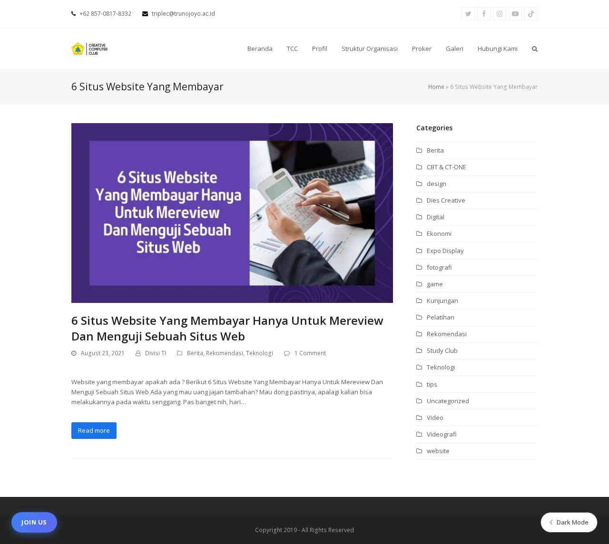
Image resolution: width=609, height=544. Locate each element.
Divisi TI (155, 353)
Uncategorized (448, 401)
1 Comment (310, 353)
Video (435, 417)
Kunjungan (442, 300)
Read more (94, 430)
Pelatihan (440, 317)
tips (432, 384)
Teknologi (259, 353)
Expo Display (445, 250)
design (436, 183)
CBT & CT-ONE (446, 167)
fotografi (439, 267)
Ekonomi (439, 233)
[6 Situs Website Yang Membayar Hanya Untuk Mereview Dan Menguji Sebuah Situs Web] (232, 212)
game (435, 284)
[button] (535, 48)
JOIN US (34, 522)
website (438, 451)
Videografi (442, 434)
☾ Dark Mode (569, 522)
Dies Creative (446, 200)
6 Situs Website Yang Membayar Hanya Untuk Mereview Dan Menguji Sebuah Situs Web (227, 328)
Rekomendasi (224, 353)
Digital (435, 217)
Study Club (442, 350)
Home (436, 87)
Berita (195, 353)
